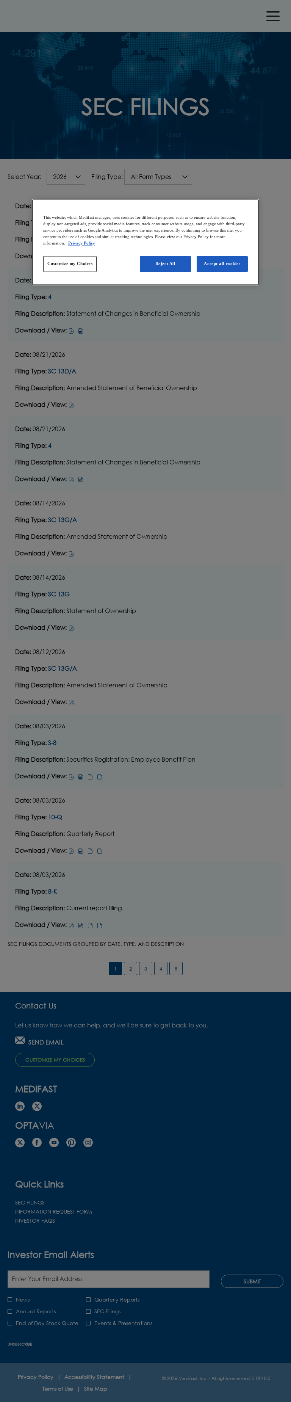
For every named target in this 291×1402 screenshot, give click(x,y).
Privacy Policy (81, 243)
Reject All (165, 263)
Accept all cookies (222, 263)
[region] (145, 242)
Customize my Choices (69, 263)
